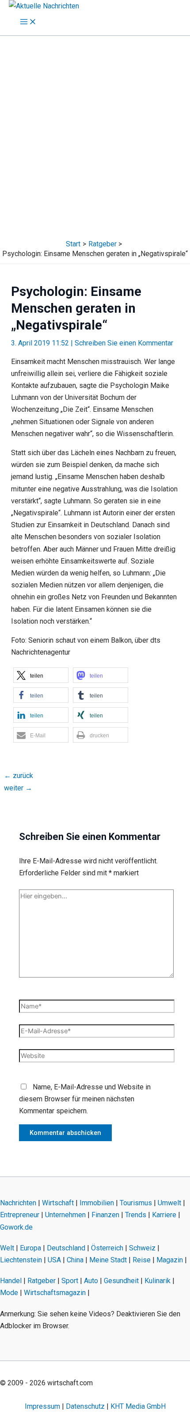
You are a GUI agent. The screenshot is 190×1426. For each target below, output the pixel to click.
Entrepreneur (19, 1215)
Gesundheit (121, 1280)
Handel (11, 1280)
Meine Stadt (108, 1260)
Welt (7, 1248)
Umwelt (169, 1203)
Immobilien (97, 1203)
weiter (18, 788)
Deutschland (66, 1248)
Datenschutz (85, 1406)
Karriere (164, 1215)
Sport (69, 1280)
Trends (135, 1215)
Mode (9, 1292)
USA (54, 1260)
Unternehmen (65, 1215)
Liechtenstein (21, 1260)
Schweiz (142, 1248)
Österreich (107, 1248)
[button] (40, 675)
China (75, 1260)
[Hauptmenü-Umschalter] (28, 22)
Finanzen (105, 1215)
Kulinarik (157, 1280)
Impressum (42, 1406)
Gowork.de (16, 1227)
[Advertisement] (95, 135)
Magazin (169, 1260)
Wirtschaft (58, 1203)
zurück (18, 775)
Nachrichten (18, 1203)
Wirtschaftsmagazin (55, 1292)
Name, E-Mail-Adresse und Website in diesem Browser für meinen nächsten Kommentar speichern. (85, 1099)
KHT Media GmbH (138, 1406)
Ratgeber (41, 1280)
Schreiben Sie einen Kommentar (124, 343)
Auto (91, 1280)
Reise (142, 1260)
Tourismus (136, 1203)
